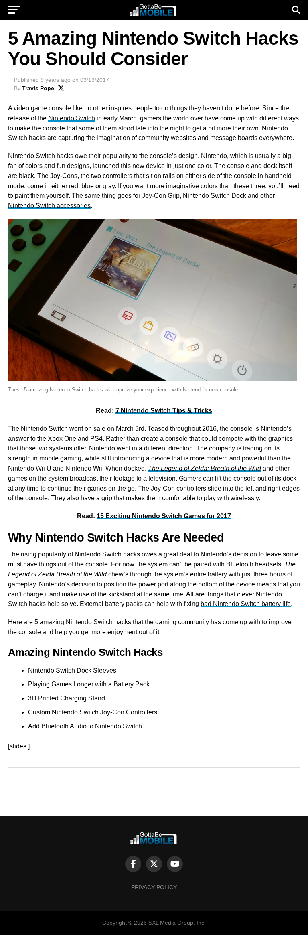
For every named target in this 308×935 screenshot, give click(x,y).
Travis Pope (38, 88)
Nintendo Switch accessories (49, 205)
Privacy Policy (154, 887)
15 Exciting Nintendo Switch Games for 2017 (164, 516)
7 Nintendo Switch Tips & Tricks (164, 410)
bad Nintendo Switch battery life (246, 603)
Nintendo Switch (71, 118)
